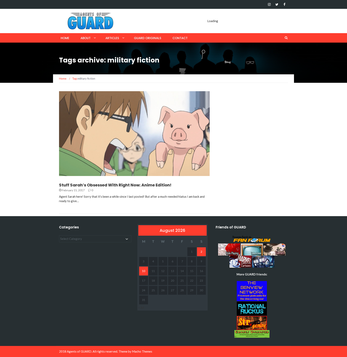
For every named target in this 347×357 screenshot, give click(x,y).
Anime (68, 173)
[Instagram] (269, 4)
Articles (112, 38)
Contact (180, 38)
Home (65, 38)
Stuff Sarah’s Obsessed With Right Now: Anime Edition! (115, 185)
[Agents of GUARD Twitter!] (276, 4)
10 (143, 271)
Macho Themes (142, 351)
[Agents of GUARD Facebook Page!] (284, 4)
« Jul (141, 307)
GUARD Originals (147, 38)
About (86, 38)
